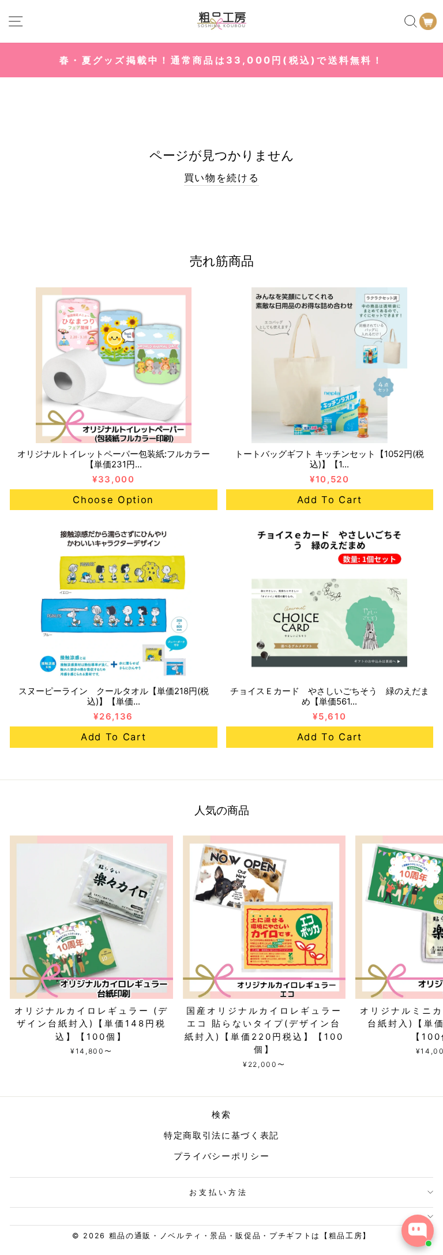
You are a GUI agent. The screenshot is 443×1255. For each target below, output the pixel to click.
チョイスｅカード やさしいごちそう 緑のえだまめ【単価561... (329, 696)
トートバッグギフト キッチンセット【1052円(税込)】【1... (329, 459)
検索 (221, 1114)
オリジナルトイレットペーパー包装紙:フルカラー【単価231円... (113, 459)
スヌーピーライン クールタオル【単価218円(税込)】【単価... (113, 696)
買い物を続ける (222, 177)
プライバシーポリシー (222, 1156)
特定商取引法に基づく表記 (221, 1135)
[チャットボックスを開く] (417, 1231)
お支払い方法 (218, 1192)
